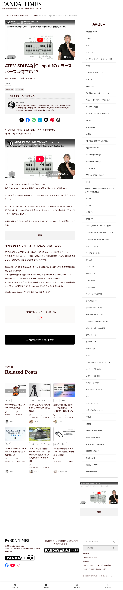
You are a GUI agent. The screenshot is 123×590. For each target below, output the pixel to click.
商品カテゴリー (25, 16)
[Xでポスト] (21, 120)
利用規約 (86, 561)
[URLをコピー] (58, 120)
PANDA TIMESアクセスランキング (94, 569)
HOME (7, 16)
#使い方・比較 (19, 89)
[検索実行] (114, 542)
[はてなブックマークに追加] (40, 120)
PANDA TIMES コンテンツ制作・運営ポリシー (98, 565)
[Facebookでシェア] (28, 120)
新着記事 (15, 16)
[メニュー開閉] (119, 3)
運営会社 (86, 554)
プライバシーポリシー (90, 557)
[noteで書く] (46, 120)
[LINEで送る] (34, 120)
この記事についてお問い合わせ (40, 339)
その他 (34, 16)
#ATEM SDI (9, 89)
